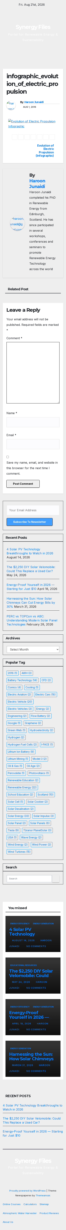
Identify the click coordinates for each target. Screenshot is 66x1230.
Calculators (30, 1204)
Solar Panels (40, 823)
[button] (47, 52)
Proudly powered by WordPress (27, 1190)
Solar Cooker (37, 801)
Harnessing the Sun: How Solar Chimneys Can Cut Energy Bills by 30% (31, 602)
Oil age (33, 765)
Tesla (13, 830)
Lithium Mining (18, 758)
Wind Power (41, 844)
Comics (14, 687)
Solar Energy (18, 815)
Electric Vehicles (20, 708)
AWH (27, 673)
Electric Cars (45, 694)
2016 (12, 673)
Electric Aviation (19, 694)
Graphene (33, 723)
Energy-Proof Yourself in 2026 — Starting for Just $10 (30, 1017)
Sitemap (44, 1204)
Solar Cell (15, 801)
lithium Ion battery (21, 751)
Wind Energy (18, 844)
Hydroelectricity (41, 730)
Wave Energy (31, 837)
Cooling (31, 687)
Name (11, 413)
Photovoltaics (39, 773)
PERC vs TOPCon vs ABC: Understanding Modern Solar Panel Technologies (32, 620)
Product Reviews (49, 1213)
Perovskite (16, 773)
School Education (20, 794)
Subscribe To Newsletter (29, 521)
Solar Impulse (44, 815)
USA (12, 837)
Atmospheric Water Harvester (20, 1213)
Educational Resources (23, 965)
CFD (46, 680)
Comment (14, 338)
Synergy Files (33, 27)
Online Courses (12, 1204)
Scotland (46, 794)
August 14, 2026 (23, 940)
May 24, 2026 (21, 982)
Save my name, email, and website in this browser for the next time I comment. (32, 468)
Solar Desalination (21, 808)
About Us (8, 1221)
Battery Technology (22, 680)
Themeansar (43, 1195)
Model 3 (40, 758)
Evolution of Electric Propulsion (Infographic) (45, 150)
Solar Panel (17, 823)
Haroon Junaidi (33, 102)
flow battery (40, 715)
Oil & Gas (15, 765)
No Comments (36, 946)
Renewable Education (23, 780)
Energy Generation (43, 923)
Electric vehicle (20, 701)
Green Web (16, 730)
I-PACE (47, 744)
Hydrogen (16, 737)
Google (14, 723)
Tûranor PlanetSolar (37, 830)
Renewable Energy (22, 787)
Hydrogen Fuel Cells (22, 744)
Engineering (17, 715)
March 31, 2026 (23, 1065)
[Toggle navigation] (60, 53)
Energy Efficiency (20, 923)
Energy (42, 708)
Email (11, 435)
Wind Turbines (19, 851)
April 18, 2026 (22, 1023)
